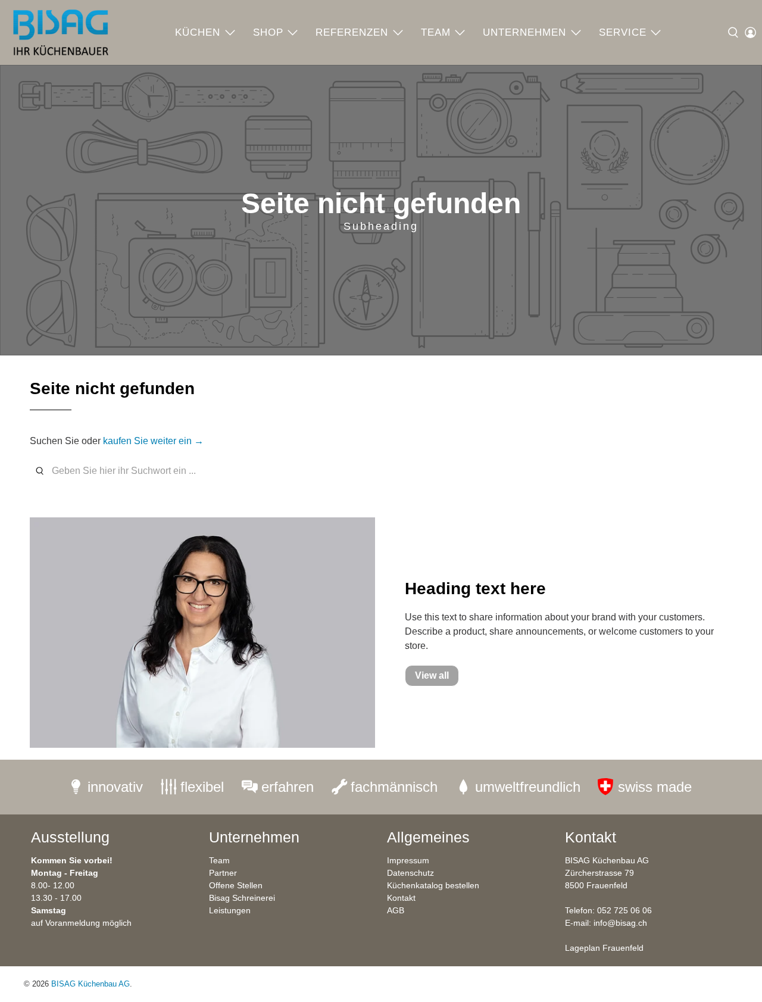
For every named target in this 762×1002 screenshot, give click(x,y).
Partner (223, 873)
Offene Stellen (236, 885)
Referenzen (352, 32)
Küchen (197, 32)
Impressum (408, 860)
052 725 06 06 (624, 910)
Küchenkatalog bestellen (433, 885)
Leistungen (230, 910)
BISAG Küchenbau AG (90, 983)
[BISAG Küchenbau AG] (60, 32)
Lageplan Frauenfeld (604, 948)
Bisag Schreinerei (242, 898)
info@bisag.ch (620, 923)
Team (436, 32)
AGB (395, 910)
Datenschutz (410, 873)
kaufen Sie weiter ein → (153, 441)
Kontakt (401, 898)
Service (623, 32)
